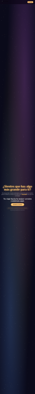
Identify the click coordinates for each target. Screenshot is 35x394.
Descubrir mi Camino (17, 204)
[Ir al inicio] (5, 2)
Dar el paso (30, 2)
